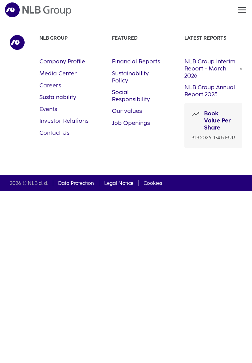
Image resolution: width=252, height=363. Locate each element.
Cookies (153, 183)
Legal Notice (118, 183)
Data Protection (76, 183)
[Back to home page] (38, 9)
